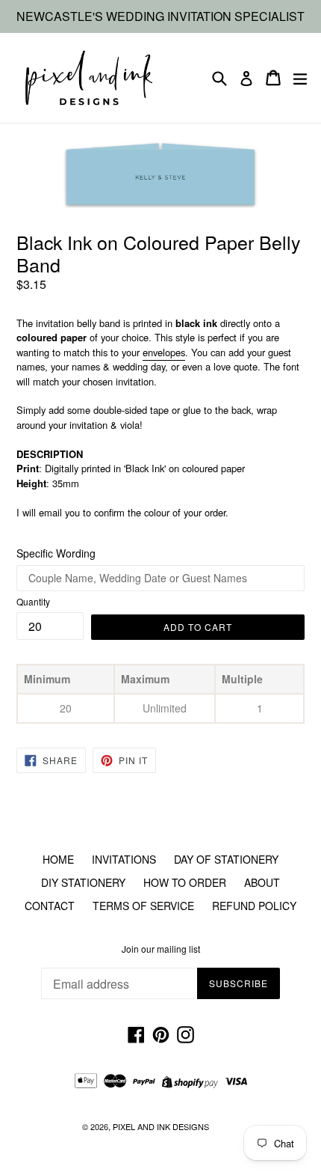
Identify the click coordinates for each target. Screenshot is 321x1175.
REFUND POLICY (254, 905)
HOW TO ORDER (184, 882)
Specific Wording (56, 553)
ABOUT (262, 882)
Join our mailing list (161, 949)
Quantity (33, 601)
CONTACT (50, 905)
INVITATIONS (124, 859)
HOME (58, 859)
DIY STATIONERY (83, 882)
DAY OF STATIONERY (226, 859)
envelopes (164, 352)
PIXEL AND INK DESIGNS (161, 1126)
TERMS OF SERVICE (143, 905)
